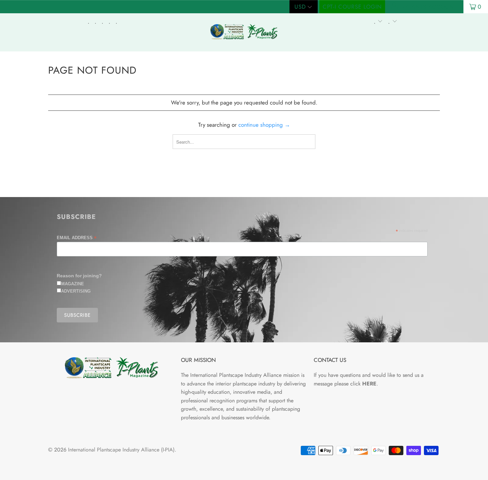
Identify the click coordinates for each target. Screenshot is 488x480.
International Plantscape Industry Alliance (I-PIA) (121, 449)
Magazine (72, 283)
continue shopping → (264, 125)
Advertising (76, 291)
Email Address (77, 238)
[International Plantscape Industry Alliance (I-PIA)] (244, 32)
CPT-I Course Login (352, 7)
